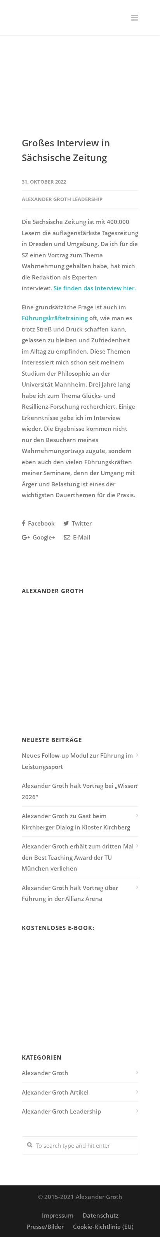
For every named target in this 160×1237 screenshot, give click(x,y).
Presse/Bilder (45, 1226)
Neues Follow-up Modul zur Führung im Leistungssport (77, 760)
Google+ (43, 537)
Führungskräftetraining (55, 318)
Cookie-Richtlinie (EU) (103, 1226)
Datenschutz (100, 1215)
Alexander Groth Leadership (62, 199)
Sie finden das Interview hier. (95, 288)
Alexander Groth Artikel (55, 1092)
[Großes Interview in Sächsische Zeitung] (80, 91)
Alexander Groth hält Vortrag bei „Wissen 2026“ (79, 791)
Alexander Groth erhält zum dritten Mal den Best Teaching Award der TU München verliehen (78, 857)
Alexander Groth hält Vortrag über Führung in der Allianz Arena (70, 893)
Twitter (81, 523)
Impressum (57, 1215)
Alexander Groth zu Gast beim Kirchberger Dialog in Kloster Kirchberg (76, 821)
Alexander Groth (45, 1073)
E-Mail (80, 537)
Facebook (40, 523)
